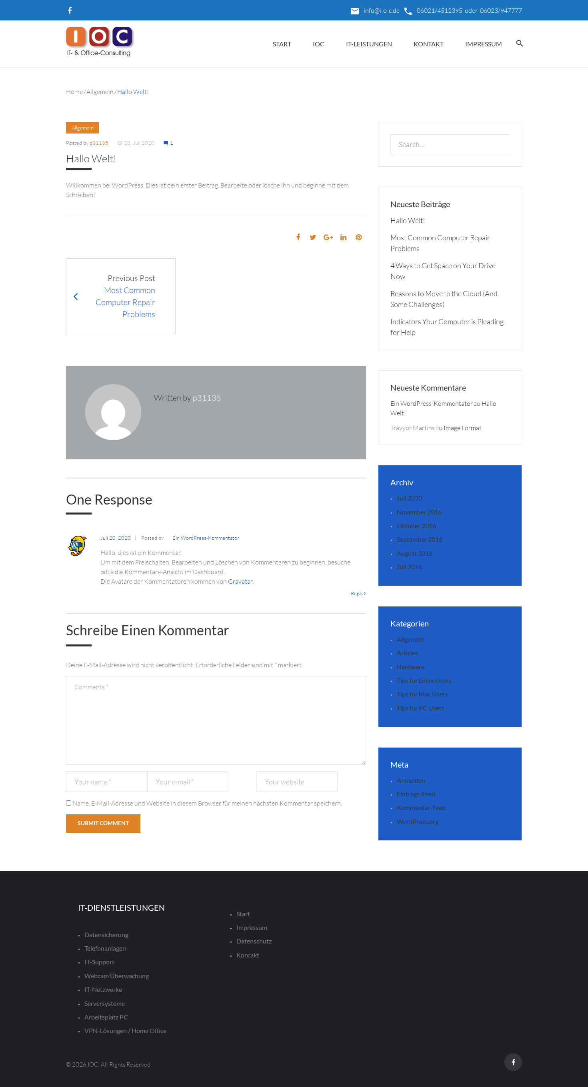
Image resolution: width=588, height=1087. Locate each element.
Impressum (483, 44)
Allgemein (100, 92)
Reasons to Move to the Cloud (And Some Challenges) (444, 299)
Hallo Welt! (407, 220)
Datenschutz (254, 941)
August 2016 (414, 553)
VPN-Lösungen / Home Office (125, 1030)
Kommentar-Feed (421, 807)
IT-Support (99, 961)
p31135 (99, 143)
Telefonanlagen (105, 948)
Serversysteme (104, 1003)
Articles (407, 652)
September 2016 (419, 539)
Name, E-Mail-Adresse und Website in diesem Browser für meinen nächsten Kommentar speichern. (207, 803)
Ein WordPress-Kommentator (205, 538)
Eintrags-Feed (416, 794)
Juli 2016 (409, 566)
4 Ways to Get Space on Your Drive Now (443, 271)
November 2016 (419, 512)
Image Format (463, 428)
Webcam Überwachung (116, 975)
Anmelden (411, 780)
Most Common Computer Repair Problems (440, 243)
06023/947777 (500, 10)
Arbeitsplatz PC (106, 1017)
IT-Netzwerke (103, 989)
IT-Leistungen (369, 44)
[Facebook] (69, 11)
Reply (357, 593)
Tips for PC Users (420, 708)
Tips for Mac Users (422, 694)
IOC (318, 44)
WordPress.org (417, 821)
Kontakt (429, 44)
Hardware (410, 666)
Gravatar (240, 581)
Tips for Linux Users (424, 680)
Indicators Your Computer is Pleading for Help (447, 327)
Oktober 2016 (416, 525)
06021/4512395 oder (447, 10)
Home (74, 92)
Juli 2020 (409, 498)
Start (282, 44)
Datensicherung (106, 934)
